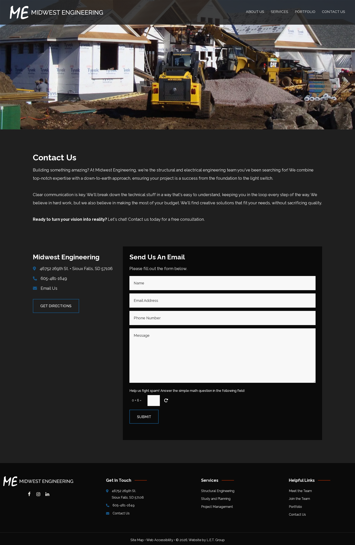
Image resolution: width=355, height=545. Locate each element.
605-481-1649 (54, 278)
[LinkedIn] (47, 494)
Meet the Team (300, 491)
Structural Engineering (217, 491)
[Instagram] (38, 494)
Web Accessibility (159, 540)
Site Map (137, 540)
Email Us (49, 288)
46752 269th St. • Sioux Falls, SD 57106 (76, 268)
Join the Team (299, 499)
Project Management (217, 507)
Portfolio (295, 507)
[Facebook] (29, 494)
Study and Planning (216, 499)
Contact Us (121, 513)
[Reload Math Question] (166, 400)
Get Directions (55, 306)
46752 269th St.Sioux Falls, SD (128, 494)
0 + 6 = (136, 400)
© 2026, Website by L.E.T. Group (200, 540)
